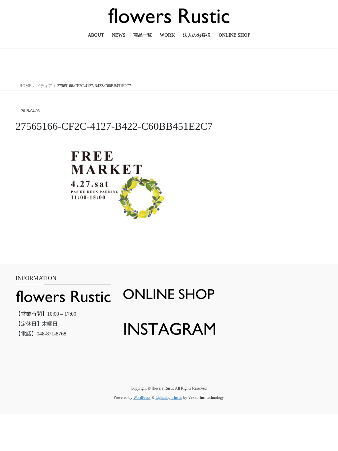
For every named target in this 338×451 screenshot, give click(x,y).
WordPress (142, 397)
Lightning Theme (168, 397)
